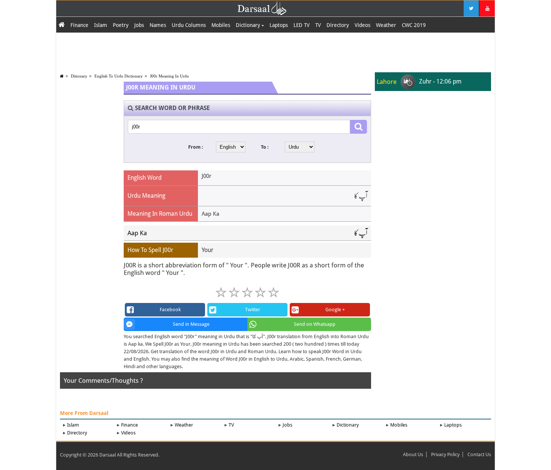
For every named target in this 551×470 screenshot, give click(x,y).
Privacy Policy (445, 454)
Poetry (121, 25)
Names (158, 25)
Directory (337, 25)
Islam (100, 25)
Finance (79, 25)
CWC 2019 (414, 25)
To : (265, 147)
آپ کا (360, 233)
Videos (362, 25)
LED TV (301, 25)
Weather (386, 25)
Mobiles (220, 25)
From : (195, 147)
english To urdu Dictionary (118, 76)
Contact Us (479, 454)
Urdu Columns (189, 25)
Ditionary (79, 76)
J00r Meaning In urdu (169, 76)
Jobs (139, 25)
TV (318, 25)
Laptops (279, 25)
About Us (413, 454)
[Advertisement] (275, 51)
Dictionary (249, 25)
